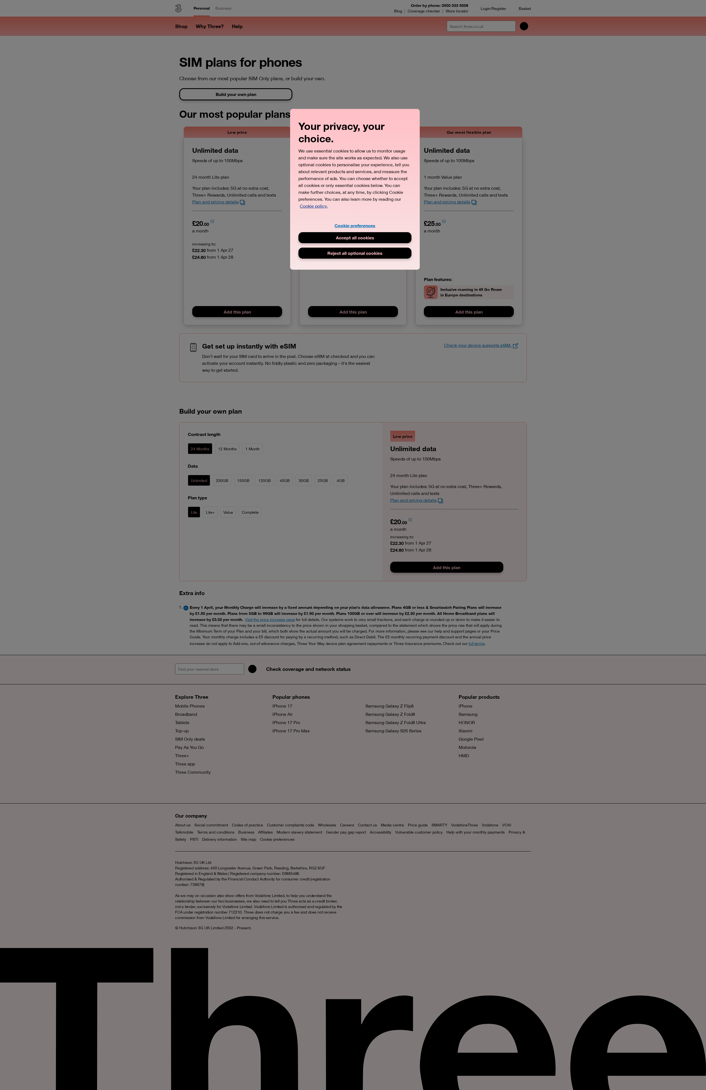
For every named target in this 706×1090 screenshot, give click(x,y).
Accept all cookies (355, 237)
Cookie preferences (355, 225)
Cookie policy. (314, 205)
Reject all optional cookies (355, 253)
